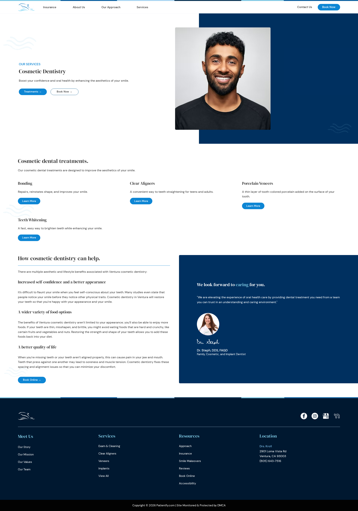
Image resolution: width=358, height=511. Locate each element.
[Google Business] (326, 416)
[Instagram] (315, 416)
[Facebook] (304, 416)
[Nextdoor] (337, 416)
